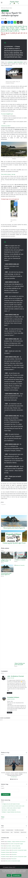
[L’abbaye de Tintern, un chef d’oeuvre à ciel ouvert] (7, 555)
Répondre (10, 692)
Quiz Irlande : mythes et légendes (9, 809)
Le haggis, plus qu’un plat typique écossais (11, 803)
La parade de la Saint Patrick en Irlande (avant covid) (13, 805)
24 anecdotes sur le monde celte (20, 560)
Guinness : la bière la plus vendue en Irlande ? (11, 807)
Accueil (3, 7)
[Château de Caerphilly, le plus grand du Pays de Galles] (21, 613)
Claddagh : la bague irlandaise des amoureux (11, 812)
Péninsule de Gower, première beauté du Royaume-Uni (6, 574)
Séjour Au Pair (23, 832)
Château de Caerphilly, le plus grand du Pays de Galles (20, 664)
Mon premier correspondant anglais (15, 843)
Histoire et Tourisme (5, 832)
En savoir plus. (14, 776)
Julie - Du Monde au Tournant (15, 676)
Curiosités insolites (9, 830)
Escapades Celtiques (13, 697)
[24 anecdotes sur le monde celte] (21, 555)
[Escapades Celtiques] (14, 2)
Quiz (12, 832)
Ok (9, 875)
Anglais (3, 830)
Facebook (2, 817)
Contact (23, 867)
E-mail (2, 788)
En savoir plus (16, 875)
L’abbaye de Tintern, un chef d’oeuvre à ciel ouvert (6, 560)
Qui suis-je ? (18, 867)
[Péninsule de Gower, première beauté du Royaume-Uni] (7, 568)
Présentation (14, 852)
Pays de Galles (9, 7)
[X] (12, 779)
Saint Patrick (16, 832)
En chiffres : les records (19, 830)
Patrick (2, 845)
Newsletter (14, 854)
